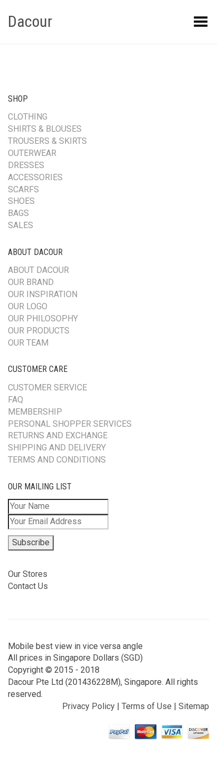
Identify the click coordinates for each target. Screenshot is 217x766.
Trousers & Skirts (47, 141)
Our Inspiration (42, 294)
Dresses (26, 165)
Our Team (28, 343)
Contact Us (28, 586)
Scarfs (23, 189)
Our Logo (27, 306)
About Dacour (38, 270)
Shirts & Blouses (45, 129)
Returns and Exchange (57, 435)
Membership (35, 412)
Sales (20, 225)
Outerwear (32, 153)
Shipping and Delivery (57, 448)
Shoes (21, 201)
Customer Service (47, 387)
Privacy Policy (88, 706)
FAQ (15, 400)
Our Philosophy (43, 318)
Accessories (35, 177)
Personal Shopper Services (70, 424)
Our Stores (27, 574)
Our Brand (31, 282)
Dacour (30, 21)
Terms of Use (147, 706)
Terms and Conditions (57, 460)
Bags (18, 213)
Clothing (27, 117)
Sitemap (194, 706)
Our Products (39, 331)
